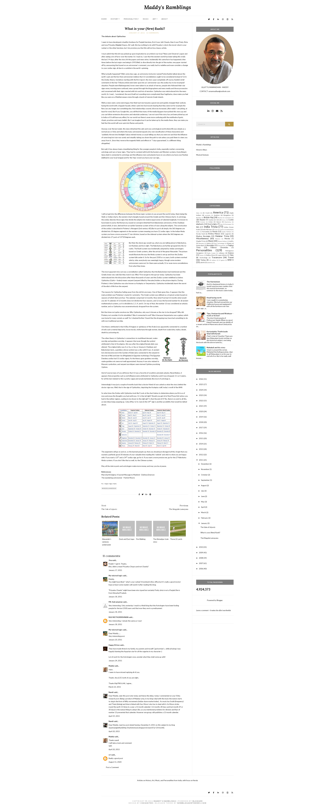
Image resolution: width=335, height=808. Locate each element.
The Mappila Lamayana (209, 538)
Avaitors (217, 215)
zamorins (210, 262)
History (115, 19)
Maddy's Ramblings (167, 7)
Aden (197, 213)
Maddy (111, 666)
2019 (201, 417)
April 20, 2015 (114, 731)
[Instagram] (222, 19)
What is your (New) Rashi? (145, 29)
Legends (228, 234)
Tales (232, 255)
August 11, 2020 (115, 762)
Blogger (219, 600)
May (203, 502)
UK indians (212, 260)
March (203, 512)
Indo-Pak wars (207, 229)
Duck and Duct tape (126, 539)
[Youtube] (227, 19)
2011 (201, 460)
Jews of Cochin (219, 229)
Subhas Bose (210, 255)
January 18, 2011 (115, 597)
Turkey (203, 260)
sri (110, 755)
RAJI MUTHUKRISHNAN (118, 617)
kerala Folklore (226, 231)
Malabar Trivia (222, 236)
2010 (201, 547)
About (164, 19)
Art (154, 19)
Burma (220, 217)
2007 (201, 563)
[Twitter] (208, 19)
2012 (201, 455)
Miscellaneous (109, 488)
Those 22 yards (176, 539)
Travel (231, 257)
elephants (200, 224)
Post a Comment (112, 767)
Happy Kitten (114, 645)
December (205, 464)
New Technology (219, 243)
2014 (201, 444)
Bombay (198, 217)
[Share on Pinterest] (150, 494)
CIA (217, 220)
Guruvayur (228, 224)
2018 (201, 422)
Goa (221, 224)
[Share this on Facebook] (139, 494)
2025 (201, 384)
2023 (201, 395)
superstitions (222, 255)
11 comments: (153, 33)
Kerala (215, 231)
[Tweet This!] (142, 494)
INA (197, 227)
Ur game (222, 260)
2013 (201, 449)
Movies (227, 239)
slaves (202, 255)
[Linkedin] (218, 19)
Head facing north (214, 298)
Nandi (111, 692)
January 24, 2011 (115, 661)
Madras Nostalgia (203, 236)
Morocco (217, 238)
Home (104, 19)
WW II (230, 260)
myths (231, 241)
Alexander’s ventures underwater (106, 542)
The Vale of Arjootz (207, 527)
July (202, 491)
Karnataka (205, 231)
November (205, 469)
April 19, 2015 (114, 716)
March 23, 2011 (115, 687)
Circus (224, 220)
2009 (201, 553)
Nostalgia (210, 245)
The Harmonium (213, 282)
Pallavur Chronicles (219, 247)
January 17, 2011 (115, 570)
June (203, 496)
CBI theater (200, 220)
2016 (201, 433)
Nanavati (201, 243)
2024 (201, 390)
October (204, 475)
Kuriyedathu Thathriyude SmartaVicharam (217, 332)
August (204, 485)
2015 (201, 438)
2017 (201, 427)
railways (222, 253)
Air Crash (206, 213)
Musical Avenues (202, 155)
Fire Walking (140, 539)
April (203, 507)
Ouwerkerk (221, 245)
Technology (203, 257)
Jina (110, 560)
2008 (201, 558)
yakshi (202, 262)
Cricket (202, 222)
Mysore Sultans (222, 241)
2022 (201, 401)
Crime (210, 222)
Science (231, 253)
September (205, 480)
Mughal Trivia (200, 241)
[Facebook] (213, 19)
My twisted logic (115, 576)
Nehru (209, 243)
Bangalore (227, 215)
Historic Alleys (201, 150)
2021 (201, 406)
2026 (201, 379)
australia (207, 215)
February (204, 518)
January (204, 523)
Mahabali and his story (216, 347)
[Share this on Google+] (146, 494)
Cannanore (228, 217)
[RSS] (232, 19)
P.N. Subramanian (116, 602)
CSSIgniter (147, 803)
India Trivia (210, 226)
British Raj (208, 217)
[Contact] (217, 110)
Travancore (217, 257)
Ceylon (210, 220)
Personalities (131, 19)
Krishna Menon (214, 234)
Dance (218, 222)
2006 (201, 569)
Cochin (231, 220)
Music (146, 19)
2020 (201, 411)
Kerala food (200, 234)
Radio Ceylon (211, 253)
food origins (212, 224)
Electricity (228, 222)
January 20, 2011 (115, 640)
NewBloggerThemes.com (191, 803)
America (218, 212)
